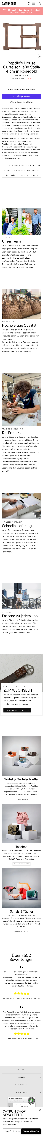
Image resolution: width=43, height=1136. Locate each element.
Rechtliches (21, 1085)
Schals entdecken (21, 931)
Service (21, 1077)
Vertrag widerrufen (31, 1131)
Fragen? (21, 1069)
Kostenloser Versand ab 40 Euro (21, 175)
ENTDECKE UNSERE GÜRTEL (17, 710)
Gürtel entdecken (21, 799)
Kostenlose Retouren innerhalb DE (21, 170)
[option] (21, 10)
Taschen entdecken (21, 864)
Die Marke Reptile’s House (21, 166)
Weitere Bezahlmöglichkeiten (21, 102)
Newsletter (21, 1092)
